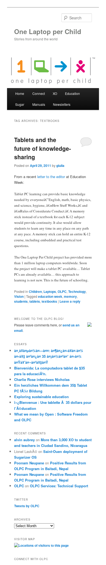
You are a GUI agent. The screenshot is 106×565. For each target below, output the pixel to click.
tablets (34, 301)
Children (35, 291)
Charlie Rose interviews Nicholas (42, 379)
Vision (19, 296)
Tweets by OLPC (26, 505)
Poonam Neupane (29, 462)
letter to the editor (51, 176)
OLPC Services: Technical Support (59, 485)
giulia (60, 165)
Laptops (49, 291)
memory (70, 296)
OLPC (62, 291)
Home (19, 93)
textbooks (49, 301)
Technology (77, 291)
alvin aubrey (24, 439)
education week (50, 296)
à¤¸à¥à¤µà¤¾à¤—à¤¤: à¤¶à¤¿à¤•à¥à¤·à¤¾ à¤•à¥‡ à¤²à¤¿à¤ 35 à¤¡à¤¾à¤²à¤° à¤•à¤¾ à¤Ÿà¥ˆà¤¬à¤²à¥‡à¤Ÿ (48, 356)
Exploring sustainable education (41, 396)
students (21, 301)
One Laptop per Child (47, 31)
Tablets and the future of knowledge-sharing (42, 148)
